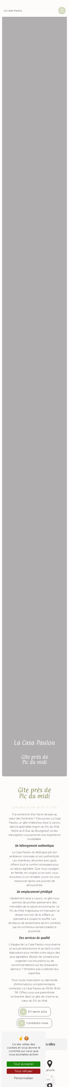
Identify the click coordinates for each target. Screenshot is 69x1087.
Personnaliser (23, 1078)
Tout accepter (23, 1064)
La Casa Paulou (13, 10)
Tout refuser (24, 1071)
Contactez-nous (37, 1023)
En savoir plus (37, 1011)
